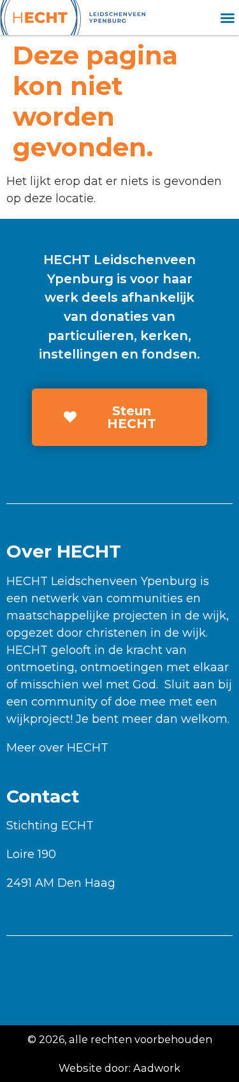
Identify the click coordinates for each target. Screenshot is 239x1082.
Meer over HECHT (57, 748)
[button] (227, 17)
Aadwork (156, 1068)
